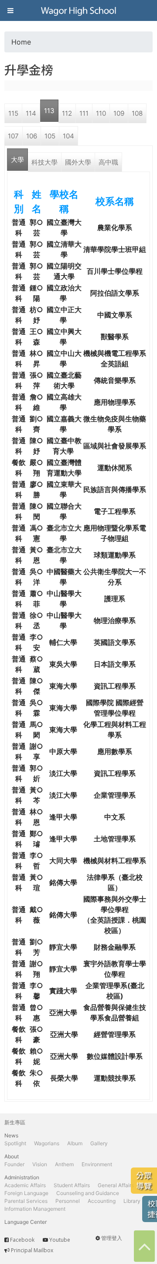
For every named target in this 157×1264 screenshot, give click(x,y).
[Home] (78, 10)
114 (31, 113)
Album (74, 1143)
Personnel (67, 1201)
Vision (39, 1164)
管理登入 (111, 1238)
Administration (21, 1177)
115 (13, 113)
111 (84, 113)
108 (137, 113)
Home (21, 42)
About (11, 1156)
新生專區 (14, 1122)
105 (49, 136)
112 (67, 113)
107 (13, 136)
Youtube (59, 1239)
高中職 (108, 162)
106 (31, 136)
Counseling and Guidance (87, 1193)
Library (131, 1201)
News (11, 1135)
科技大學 (44, 162)
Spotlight (15, 1143)
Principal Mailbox (32, 1250)
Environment (97, 1164)
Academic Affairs (25, 1185)
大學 (17, 159)
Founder (14, 1164)
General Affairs (116, 1185)
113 (49, 111)
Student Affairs (72, 1185)
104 (68, 136)
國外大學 (78, 162)
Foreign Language (26, 1193)
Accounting (102, 1201)
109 (118, 113)
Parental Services (26, 1201)
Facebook (22, 1239)
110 (101, 113)
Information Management (34, 1208)
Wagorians (46, 1143)
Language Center (25, 1222)
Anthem (64, 1164)
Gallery (99, 1143)
